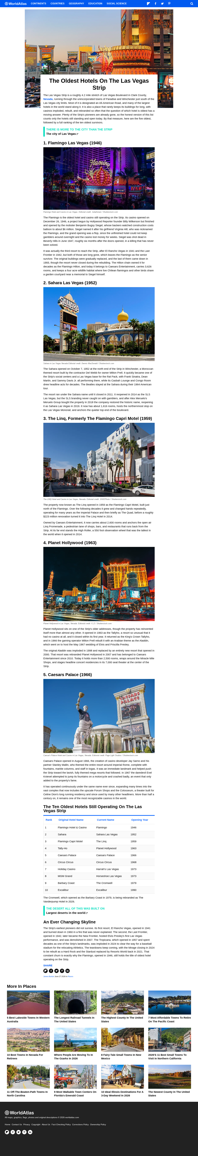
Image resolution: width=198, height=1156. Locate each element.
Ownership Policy (98, 1124)
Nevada (48, 99)
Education (95, 3)
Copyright (35, 1124)
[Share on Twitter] (56, 971)
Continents (38, 3)
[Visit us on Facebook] (13, 1132)
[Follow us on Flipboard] (7, 1132)
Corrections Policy (80, 1124)
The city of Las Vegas (61, 133)
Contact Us (17, 1124)
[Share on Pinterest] (62, 971)
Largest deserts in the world (65, 912)
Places (70, 976)
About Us (46, 1124)
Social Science (117, 3)
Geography (76, 3)
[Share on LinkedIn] (67, 971)
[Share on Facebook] (51, 971)
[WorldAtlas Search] (191, 3)
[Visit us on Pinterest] (24, 1132)
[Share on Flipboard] (45, 971)
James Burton (48, 976)
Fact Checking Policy (61, 1124)
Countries (58, 3)
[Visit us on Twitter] (18, 1132)
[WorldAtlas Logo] (17, 3)
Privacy (26, 1124)
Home (7, 1124)
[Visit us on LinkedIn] (30, 1132)
